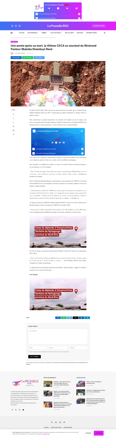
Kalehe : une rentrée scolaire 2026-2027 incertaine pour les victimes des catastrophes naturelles (62, 394)
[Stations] (82, 131)
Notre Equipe (68, 427)
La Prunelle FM (99, 25)
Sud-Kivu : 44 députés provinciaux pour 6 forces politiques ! (95, 391)
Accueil (46, 427)
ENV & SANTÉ (69, 32)
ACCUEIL (22, 32)
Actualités (14, 41)
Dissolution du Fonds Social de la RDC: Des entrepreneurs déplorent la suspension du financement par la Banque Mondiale (95, 401)
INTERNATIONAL (91, 32)
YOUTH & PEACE (55, 32)
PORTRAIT (80, 32)
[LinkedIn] (13, 126)
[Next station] (49, 8)
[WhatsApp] (13, 118)
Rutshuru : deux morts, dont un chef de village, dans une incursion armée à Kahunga (62, 383)
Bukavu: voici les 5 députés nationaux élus (93, 382)
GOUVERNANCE (32, 32)
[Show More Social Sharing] (46, 57)
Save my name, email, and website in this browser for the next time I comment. (49, 351)
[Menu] (12, 33)
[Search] (104, 33)
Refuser (88, 433)
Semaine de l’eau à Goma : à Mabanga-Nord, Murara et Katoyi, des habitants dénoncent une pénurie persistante (63, 405)
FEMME (44, 32)
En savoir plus (46, 434)
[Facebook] (13, 114)
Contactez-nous (56, 427)
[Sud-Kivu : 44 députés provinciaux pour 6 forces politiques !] (80, 392)
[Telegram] (13, 134)
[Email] (13, 130)
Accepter (99, 433)
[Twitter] (13, 122)
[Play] (58, 8)
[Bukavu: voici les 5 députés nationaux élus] (80, 384)
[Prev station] (67, 8)
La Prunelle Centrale (20, 53)
